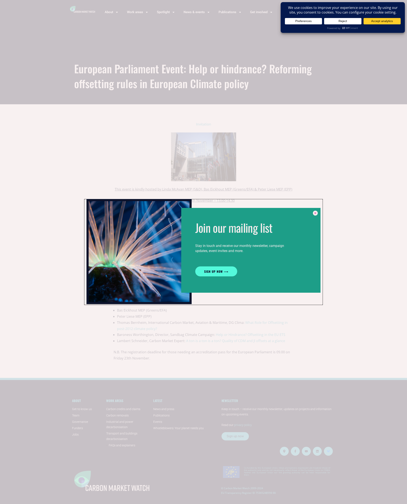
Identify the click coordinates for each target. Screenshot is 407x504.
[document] (203, 252)
